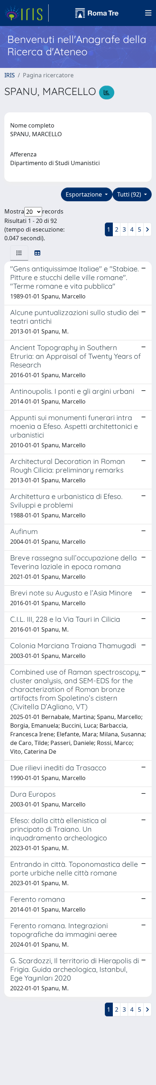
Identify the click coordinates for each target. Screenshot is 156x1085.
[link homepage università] (97, 13)
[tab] (19, 253)
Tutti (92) (130, 194)
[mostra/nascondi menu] (148, 13)
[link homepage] (26, 13)
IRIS (9, 75)
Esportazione (84, 194)
